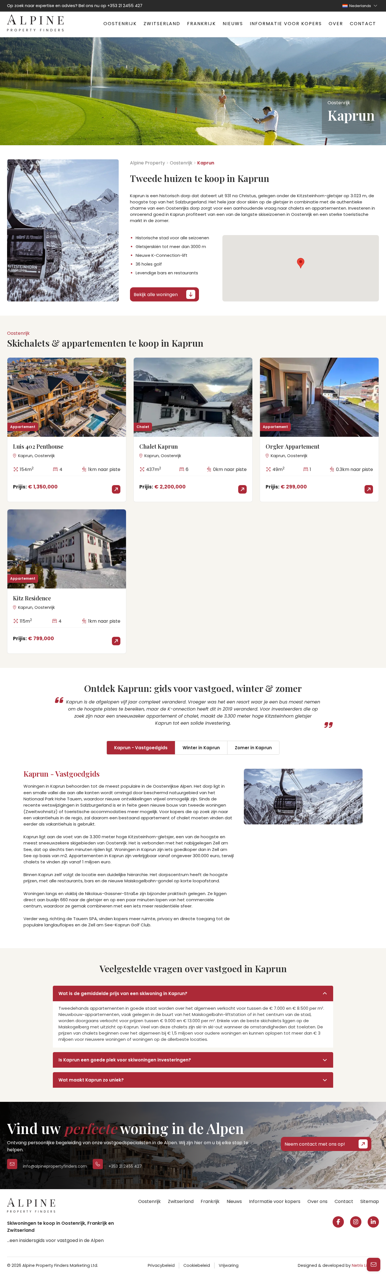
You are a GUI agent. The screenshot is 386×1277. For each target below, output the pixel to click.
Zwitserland (162, 23)
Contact (363, 23)
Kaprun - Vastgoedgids (141, 748)
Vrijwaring (228, 1265)
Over (336, 23)
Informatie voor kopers (286, 23)
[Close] (374, 1176)
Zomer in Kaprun (253, 748)
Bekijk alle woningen (156, 294)
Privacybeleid (161, 1265)
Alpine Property (147, 163)
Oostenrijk (120, 23)
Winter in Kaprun (201, 748)
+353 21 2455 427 (124, 5)
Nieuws (233, 23)
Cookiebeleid (196, 1265)
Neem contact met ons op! (315, 1144)
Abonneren (294, 1258)
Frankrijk (201, 23)
